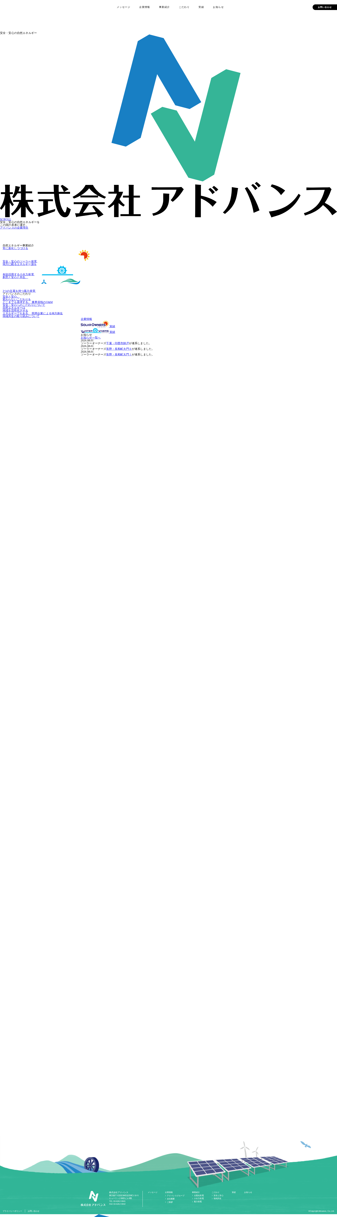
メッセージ (123, 7)
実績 (201, 7)
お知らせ (218, 7)
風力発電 (198, 1201)
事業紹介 (164, 7)
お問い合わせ (325, 7)
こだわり (184, 7)
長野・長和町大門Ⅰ (119, 354)
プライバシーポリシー (12, 1211)
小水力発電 (199, 1198)
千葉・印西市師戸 (117, 343)
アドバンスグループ (175, 1196)
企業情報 (144, 7)
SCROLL (5, 219)
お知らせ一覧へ (91, 337)
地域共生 (218, 1198)
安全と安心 (218, 1195)
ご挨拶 (170, 1202)
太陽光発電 (199, 1195)
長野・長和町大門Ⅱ (119, 348)
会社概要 (171, 1199)
